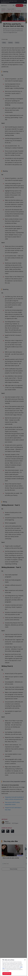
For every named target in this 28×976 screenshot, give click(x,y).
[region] (13, 967)
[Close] (25, 959)
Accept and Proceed (7, 973)
